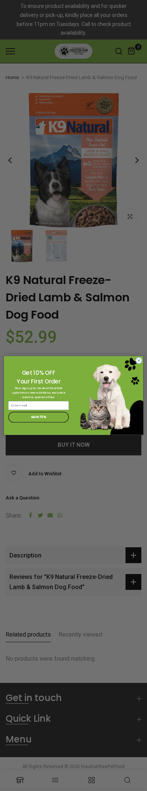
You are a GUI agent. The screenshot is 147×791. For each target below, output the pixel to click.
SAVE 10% (38, 417)
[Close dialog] (139, 360)
